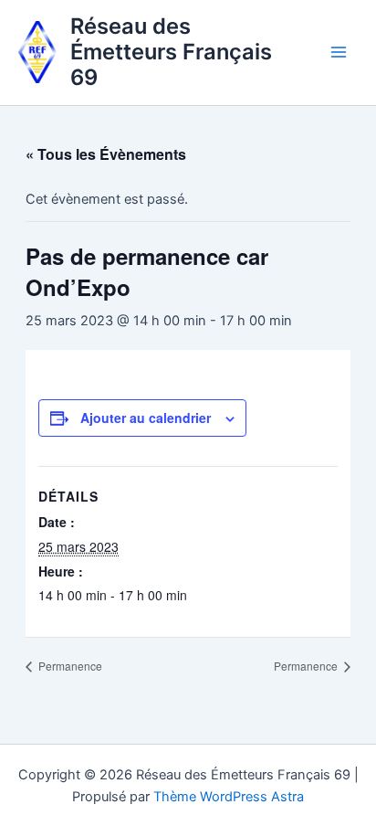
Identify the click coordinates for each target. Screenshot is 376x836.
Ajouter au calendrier (145, 417)
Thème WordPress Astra (228, 796)
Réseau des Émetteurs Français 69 (171, 52)
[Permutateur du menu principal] (338, 52)
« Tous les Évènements (106, 153)
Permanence (69, 665)
